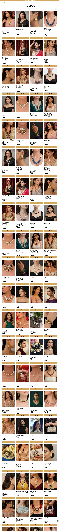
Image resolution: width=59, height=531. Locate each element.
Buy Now (8, 37)
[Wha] (57, 521)
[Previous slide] (3, 19)
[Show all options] (28, 491)
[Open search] (52, 3)
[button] (52, 9)
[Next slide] (13, 19)
